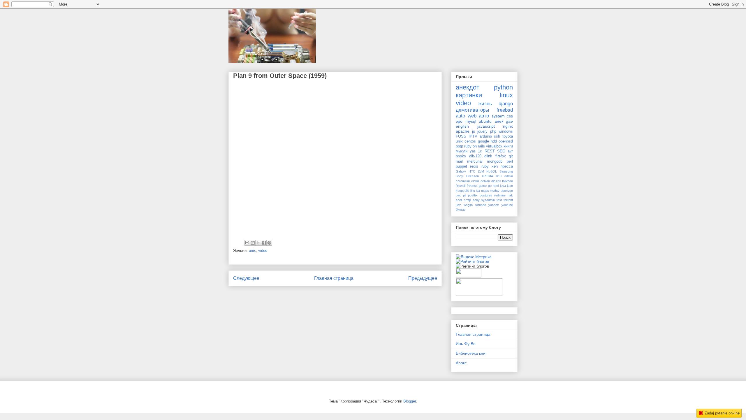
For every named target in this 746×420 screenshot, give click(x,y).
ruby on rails (474, 146)
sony (476, 200)
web (472, 116)
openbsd (506, 141)
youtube (507, 205)
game (483, 185)
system (498, 116)
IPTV (473, 136)
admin (508, 176)
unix (252, 250)
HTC (472, 171)
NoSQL (491, 171)
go (490, 185)
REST (490, 151)
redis (474, 166)
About (461, 363)
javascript (486, 126)
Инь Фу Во (466, 343)
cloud (475, 181)
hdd (494, 141)
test (499, 200)
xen (495, 166)
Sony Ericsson (467, 176)
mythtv (494, 190)
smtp (467, 200)
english (462, 126)
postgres (486, 195)
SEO (501, 151)
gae (509, 121)
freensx (472, 185)
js (473, 131)
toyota (507, 136)
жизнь (485, 103)
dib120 (496, 181)
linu (472, 190)
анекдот (467, 87)
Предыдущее (422, 278)
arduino (486, 136)
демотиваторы (472, 110)
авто (484, 116)
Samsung (506, 171)
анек (499, 121)
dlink (488, 156)
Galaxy (461, 171)
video (262, 250)
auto (460, 116)
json (510, 185)
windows (506, 131)
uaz (458, 205)
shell (459, 200)
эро (459, 121)
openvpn (507, 190)
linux (506, 95)
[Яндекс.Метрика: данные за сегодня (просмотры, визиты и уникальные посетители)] (474, 256)
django (506, 103)
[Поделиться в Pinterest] (269, 243)
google (483, 141)
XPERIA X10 (492, 176)
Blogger (409, 401)
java (503, 185)
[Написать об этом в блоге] (253, 243)
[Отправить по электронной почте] (247, 243)
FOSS (461, 136)
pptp (459, 146)
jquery (482, 131)
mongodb (494, 161)
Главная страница (333, 278)
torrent (508, 200)
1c (480, 151)
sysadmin (488, 200)
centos (470, 141)
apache (462, 131)
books (461, 156)
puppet (461, 166)
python (503, 87)
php (493, 131)
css (510, 116)
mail (459, 161)
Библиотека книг (471, 353)
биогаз (460, 209)
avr (510, 151)
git (511, 156)
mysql (470, 121)
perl (510, 161)
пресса (507, 166)
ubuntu (485, 121)
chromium (463, 181)
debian (485, 181)
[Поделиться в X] (258, 243)
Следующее (246, 278)
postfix (472, 195)
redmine (500, 195)
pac (458, 195)
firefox (500, 156)
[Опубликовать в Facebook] (264, 243)
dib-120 (475, 156)
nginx (508, 126)
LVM (481, 171)
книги (508, 146)
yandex (493, 205)
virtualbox (494, 146)
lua (478, 190)
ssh (497, 136)
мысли (461, 151)
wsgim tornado (475, 205)
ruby (485, 166)
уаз (473, 151)
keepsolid (462, 190)
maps (485, 190)
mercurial (475, 161)
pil (464, 195)
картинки (469, 95)
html (496, 185)
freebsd (505, 110)
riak (510, 195)
